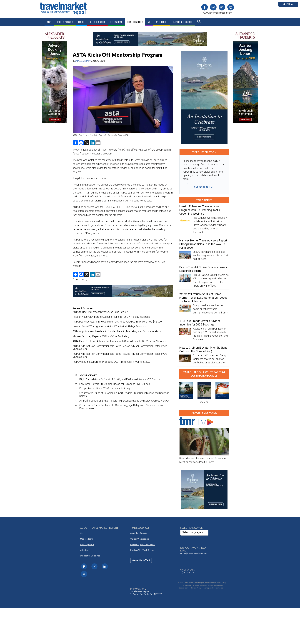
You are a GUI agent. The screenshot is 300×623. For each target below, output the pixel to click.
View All (204, 402)
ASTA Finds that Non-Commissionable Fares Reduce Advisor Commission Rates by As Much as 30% (120, 347)
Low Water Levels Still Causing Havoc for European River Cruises (114, 383)
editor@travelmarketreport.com (194, 553)
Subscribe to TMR (204, 187)
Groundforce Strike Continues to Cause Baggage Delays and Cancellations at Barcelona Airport (121, 407)
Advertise (84, 550)
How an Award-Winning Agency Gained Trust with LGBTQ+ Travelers (109, 326)
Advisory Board (87, 544)
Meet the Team (86, 539)
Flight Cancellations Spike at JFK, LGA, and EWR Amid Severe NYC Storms (119, 379)
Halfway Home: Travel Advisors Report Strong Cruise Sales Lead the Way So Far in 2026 (203, 244)
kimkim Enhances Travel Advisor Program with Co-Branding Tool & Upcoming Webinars (199, 210)
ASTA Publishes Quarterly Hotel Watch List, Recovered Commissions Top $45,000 (117, 321)
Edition (290, 4)
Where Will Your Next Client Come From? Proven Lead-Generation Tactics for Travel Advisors (203, 297)
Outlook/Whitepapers (139, 539)
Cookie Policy (183, 588)
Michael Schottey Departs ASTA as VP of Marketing (101, 336)
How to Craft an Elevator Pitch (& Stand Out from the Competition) (203, 349)
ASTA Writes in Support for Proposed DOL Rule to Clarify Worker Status (111, 361)
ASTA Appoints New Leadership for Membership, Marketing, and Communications (117, 331)
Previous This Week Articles (142, 550)
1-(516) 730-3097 (187, 572)
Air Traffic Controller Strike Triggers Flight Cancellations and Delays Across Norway (124, 400)
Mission (83, 533)
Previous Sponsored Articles (142, 544)
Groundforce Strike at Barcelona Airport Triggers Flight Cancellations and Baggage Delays (124, 394)
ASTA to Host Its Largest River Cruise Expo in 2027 (100, 311)
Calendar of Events (138, 533)
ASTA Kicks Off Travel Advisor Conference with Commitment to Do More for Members (120, 341)
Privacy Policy (196, 588)
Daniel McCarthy (82, 61)
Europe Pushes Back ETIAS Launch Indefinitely (104, 388)
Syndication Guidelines (90, 556)
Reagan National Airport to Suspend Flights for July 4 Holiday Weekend (111, 316)
